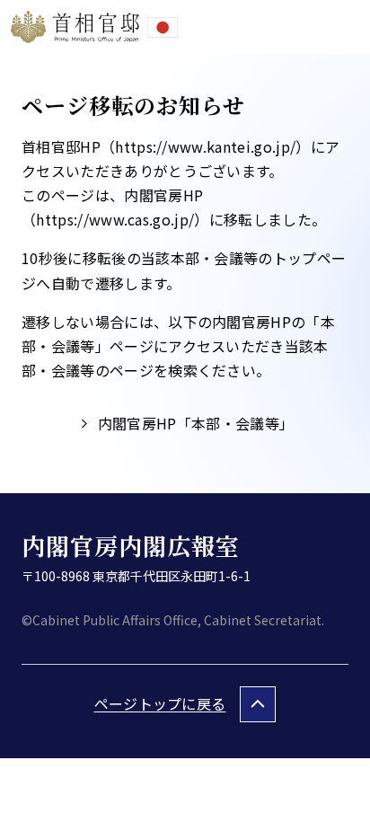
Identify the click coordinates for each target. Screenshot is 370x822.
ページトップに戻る (160, 703)
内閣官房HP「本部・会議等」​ (196, 423)
